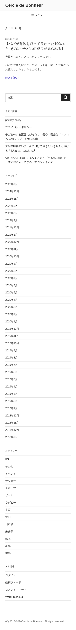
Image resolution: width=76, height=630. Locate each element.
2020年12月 (12, 241)
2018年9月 (11, 437)
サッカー (10, 480)
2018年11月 (12, 422)
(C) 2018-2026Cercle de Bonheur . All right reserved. (34, 621)
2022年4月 (11, 220)
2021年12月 (12, 227)
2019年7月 (11, 364)
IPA (7, 459)
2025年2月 (11, 184)
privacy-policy (13, 119)
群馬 (8, 545)
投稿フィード (13, 582)
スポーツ (10, 487)
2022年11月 (12, 198)
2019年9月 (11, 350)
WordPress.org (14, 596)
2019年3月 (11, 393)
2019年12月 (12, 328)
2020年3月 (11, 306)
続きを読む (12, 77)
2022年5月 (11, 213)
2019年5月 (11, 379)
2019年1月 (11, 408)
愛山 (8, 516)
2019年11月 (12, 335)
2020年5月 (11, 292)
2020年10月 (12, 256)
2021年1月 (11, 234)
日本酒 (9, 524)
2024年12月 (12, 191)
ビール (9, 495)
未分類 (9, 531)
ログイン (10, 575)
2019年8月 (11, 357)
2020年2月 (11, 314)
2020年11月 (12, 249)
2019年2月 (11, 400)
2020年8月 (11, 270)
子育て (9, 509)
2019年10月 (12, 343)
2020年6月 (11, 285)
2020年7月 (11, 278)
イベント (10, 473)
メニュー (40, 15)
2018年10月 (12, 429)
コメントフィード (16, 589)
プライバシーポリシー (18, 127)
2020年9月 (11, 263)
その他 (9, 466)
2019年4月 (11, 386)
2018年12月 (12, 415)
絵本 (8, 538)
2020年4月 (11, 299)
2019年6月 (11, 372)
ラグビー (10, 502)
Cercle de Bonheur (24, 5)
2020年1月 (11, 321)
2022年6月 (11, 205)
